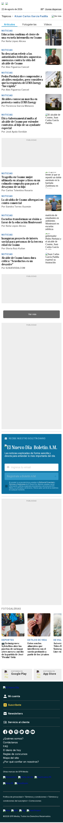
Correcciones (35, 801)
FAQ (5, 746)
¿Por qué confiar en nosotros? (21, 761)
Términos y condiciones (35, 797)
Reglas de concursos (15, 754)
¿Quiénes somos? (13, 738)
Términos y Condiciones (17, 484)
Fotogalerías (11, 608)
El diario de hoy (12, 750)
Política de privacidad (12, 797)
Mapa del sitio (11, 757)
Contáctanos (10, 742)
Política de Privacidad (46, 482)
